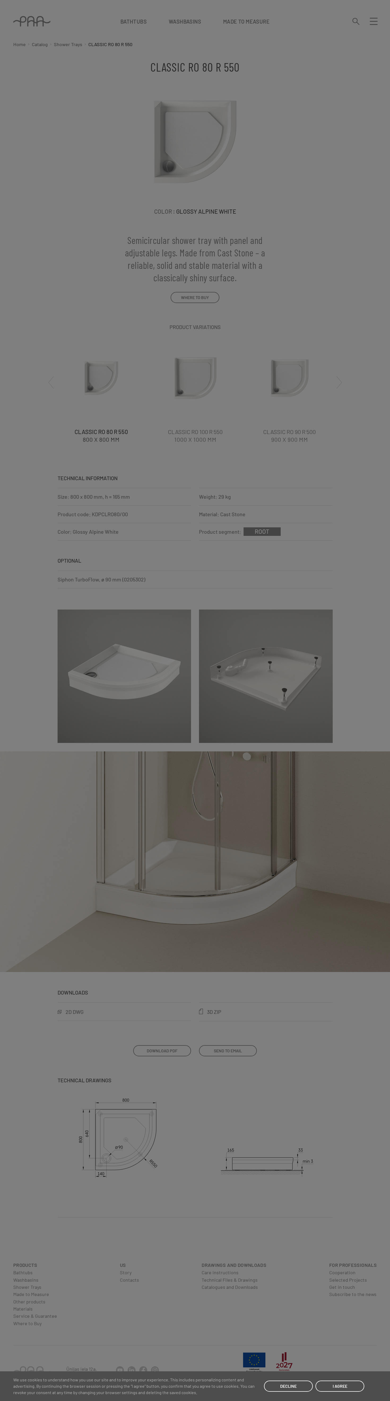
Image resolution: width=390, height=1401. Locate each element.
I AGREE (340, 1386)
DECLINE (288, 1386)
